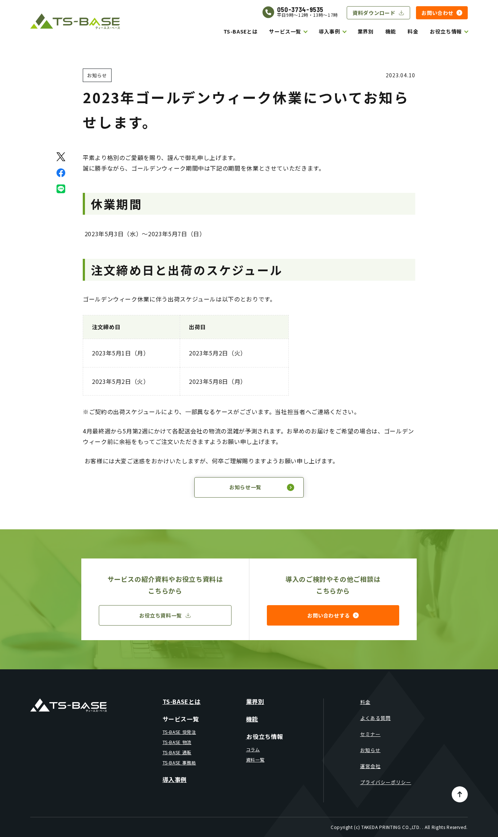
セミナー (370, 734)
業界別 (366, 31)
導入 (324, 31)
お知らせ (370, 750)
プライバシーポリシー (385, 782)
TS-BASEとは (240, 31)
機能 (390, 31)
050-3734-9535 (300, 9)
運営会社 (370, 766)
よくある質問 (375, 718)
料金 (413, 31)
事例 (334, 31)
